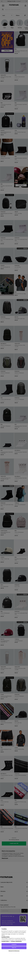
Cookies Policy (5, 936)
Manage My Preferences (14, 950)
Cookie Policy (5, 941)
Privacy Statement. (16, 941)
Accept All (14, 944)
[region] (14, 940)
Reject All (14, 947)
